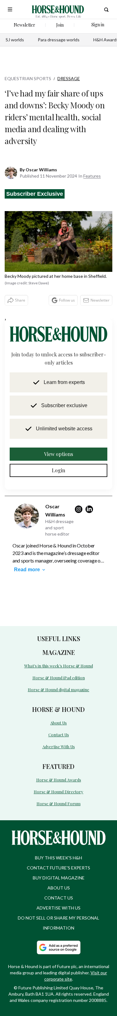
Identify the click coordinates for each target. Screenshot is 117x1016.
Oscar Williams (41, 157)
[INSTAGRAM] (80, 497)
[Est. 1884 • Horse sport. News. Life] (58, 9)
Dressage (68, 78)
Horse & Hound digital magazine (58, 676)
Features (92, 164)
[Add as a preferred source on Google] (58, 932)
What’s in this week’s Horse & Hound (58, 653)
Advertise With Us (58, 732)
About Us (58, 709)
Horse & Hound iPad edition (58, 665)
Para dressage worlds (59, 39)
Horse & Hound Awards (58, 765)
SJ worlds (15, 39)
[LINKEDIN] (90, 497)
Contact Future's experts (58, 852)
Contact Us (58, 720)
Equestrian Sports (28, 78)
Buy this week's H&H (58, 842)
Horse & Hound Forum (59, 788)
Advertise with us (58, 892)
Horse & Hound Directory (58, 776)
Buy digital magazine (59, 862)
